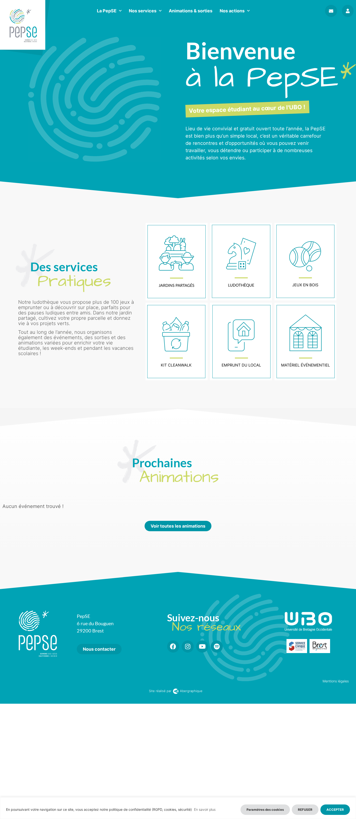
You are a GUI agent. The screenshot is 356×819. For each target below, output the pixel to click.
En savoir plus (205, 809)
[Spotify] (217, 646)
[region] (178, 808)
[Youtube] (202, 646)
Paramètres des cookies (265, 809)
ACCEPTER (335, 809)
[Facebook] (173, 646)
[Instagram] (188, 646)
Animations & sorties (190, 10)
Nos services (142, 10)
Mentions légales (336, 681)
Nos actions (232, 10)
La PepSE (106, 10)
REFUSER (305, 809)
